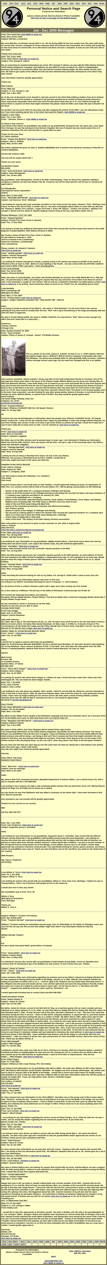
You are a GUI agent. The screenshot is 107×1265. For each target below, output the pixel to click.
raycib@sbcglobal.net (22, 700)
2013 (17, 3)
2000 (96, 3)
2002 (84, 3)
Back (53, 1256)
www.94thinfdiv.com (53, 1261)
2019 (23, 1244)
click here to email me (29, 59)
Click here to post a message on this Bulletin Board (53, 18)
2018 (16, 1244)
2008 (47, 3)
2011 (29, 3)
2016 (4, 1244)
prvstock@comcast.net (11, 403)
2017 (10, 1244)
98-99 (101, 3)
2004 (71, 3)
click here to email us (43, 721)
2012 (23, 3)
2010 (35, 3)
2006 (59, 3)
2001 (90, 3)
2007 (53, 3)
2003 (78, 3)
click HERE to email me (31, 35)
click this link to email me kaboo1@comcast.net (22, 530)
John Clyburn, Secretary (80, 1251)
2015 (5, 3)
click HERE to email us (53, 1263)
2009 (41, 3)
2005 (65, 3)
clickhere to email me (29, 1161)
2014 (11, 3)
